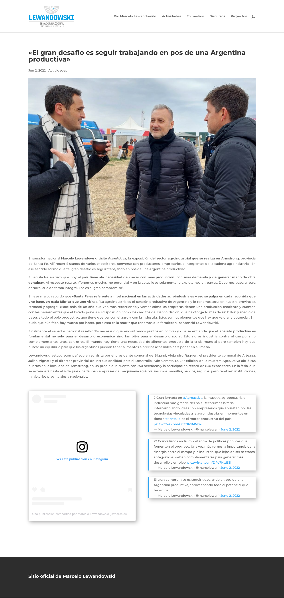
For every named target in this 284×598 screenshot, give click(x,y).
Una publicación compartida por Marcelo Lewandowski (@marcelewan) (82, 514)
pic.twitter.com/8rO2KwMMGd (178, 424)
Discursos (217, 16)
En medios (195, 16)
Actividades (171, 16)
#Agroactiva (192, 398)
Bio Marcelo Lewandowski (135, 16)
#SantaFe (173, 419)
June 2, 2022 (230, 429)
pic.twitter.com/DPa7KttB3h (210, 462)
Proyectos (239, 16)
